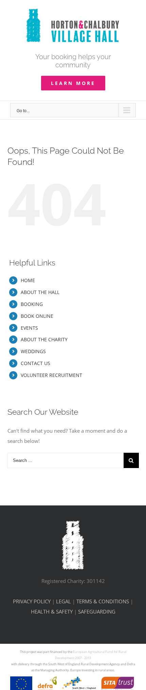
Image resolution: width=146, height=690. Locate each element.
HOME (28, 280)
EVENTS (29, 328)
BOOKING (32, 304)
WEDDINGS (33, 351)
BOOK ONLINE (37, 316)
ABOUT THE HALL (40, 292)
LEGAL (63, 601)
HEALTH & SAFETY (52, 611)
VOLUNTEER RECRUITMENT (51, 375)
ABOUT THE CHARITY (44, 339)
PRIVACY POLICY (32, 601)
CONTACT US (35, 363)
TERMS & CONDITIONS (102, 601)
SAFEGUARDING (96, 611)
